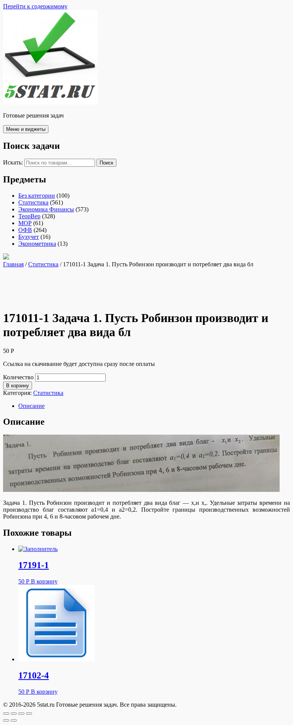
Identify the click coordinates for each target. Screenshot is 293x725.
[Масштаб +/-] (29, 713)
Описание (31, 406)
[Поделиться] (14, 713)
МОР (25, 223)
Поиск (106, 163)
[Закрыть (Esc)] (6, 713)
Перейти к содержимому (35, 6)
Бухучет (28, 237)
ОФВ (25, 230)
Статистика (33, 202)
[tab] (154, 406)
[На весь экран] (21, 713)
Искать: (13, 162)
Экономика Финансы (46, 209)
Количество (18, 377)
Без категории (36, 195)
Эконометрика (37, 243)
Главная (13, 264)
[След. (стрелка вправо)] (14, 720)
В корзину (17, 385)
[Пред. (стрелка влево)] (6, 720)
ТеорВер (29, 216)
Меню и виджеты (25, 129)
